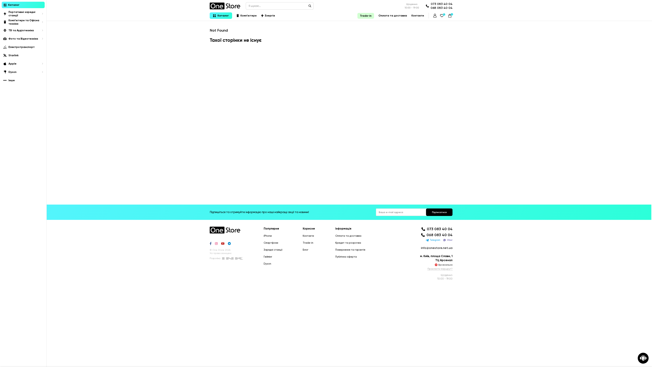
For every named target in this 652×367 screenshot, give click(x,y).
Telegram (435, 240)
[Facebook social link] (211, 243)
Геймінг (268, 256)
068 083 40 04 (441, 8)
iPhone (268, 235)
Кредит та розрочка (348, 242)
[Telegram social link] (229, 243)
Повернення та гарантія (350, 249)
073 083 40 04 (441, 4)
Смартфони (271, 242)
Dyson (267, 263)
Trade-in (308, 242)
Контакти (308, 235)
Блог (305, 249)
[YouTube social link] (222, 243)
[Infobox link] (436, 229)
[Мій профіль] (435, 15)
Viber (449, 240)
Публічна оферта (346, 256)
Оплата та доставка (348, 235)
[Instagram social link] (216, 243)
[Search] (310, 6)
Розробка (215, 258)
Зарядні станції (273, 249)
